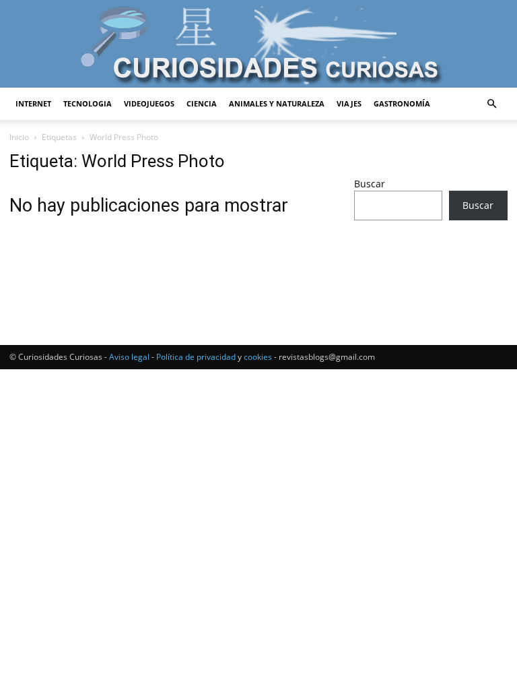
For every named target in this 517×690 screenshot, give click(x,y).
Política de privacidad (196, 357)
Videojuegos (149, 103)
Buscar (369, 183)
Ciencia (201, 103)
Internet (33, 103)
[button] (491, 104)
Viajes (349, 103)
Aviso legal (129, 357)
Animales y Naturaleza (276, 103)
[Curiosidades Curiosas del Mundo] (258, 45)
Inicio (19, 137)
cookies (258, 357)
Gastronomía (402, 103)
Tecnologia (87, 103)
